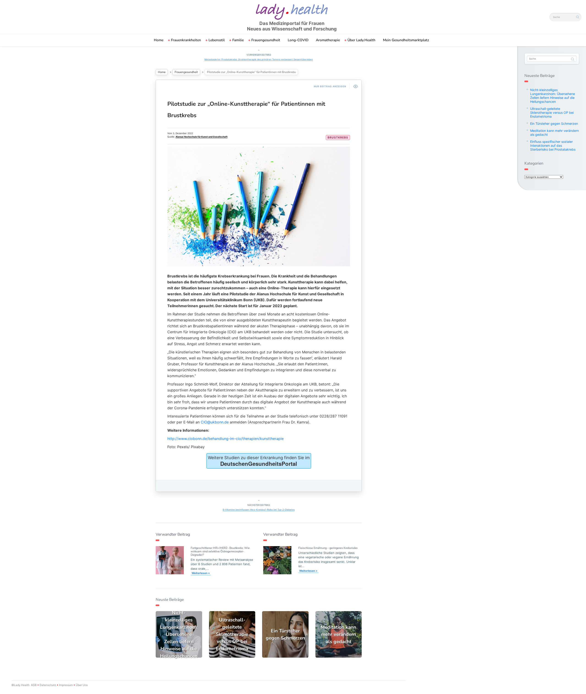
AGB (33, 685)
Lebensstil (217, 40)
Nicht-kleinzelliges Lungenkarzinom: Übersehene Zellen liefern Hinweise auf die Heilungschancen (552, 95)
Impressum (65, 685)
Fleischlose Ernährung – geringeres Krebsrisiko (328, 548)
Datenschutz (48, 685)
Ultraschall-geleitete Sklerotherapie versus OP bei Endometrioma (552, 112)
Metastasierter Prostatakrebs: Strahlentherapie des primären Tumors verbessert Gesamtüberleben (258, 59)
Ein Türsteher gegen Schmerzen (554, 123)
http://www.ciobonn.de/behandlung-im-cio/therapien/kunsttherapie (225, 438)
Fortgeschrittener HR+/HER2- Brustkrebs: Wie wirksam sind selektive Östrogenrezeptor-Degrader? (220, 551)
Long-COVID (298, 40)
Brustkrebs (338, 137)
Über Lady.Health (361, 40)
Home (158, 40)
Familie (238, 40)
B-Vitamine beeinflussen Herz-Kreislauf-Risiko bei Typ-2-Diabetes (259, 509)
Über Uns (81, 685)
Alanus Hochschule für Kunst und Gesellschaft (202, 136)
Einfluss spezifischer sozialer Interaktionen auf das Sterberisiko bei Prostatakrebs (552, 145)
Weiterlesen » (201, 573)
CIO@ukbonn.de (215, 422)
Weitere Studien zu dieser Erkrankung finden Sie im (259, 461)
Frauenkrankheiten (186, 40)
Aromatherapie (328, 40)
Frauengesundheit (265, 40)
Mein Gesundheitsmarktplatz (406, 40)
